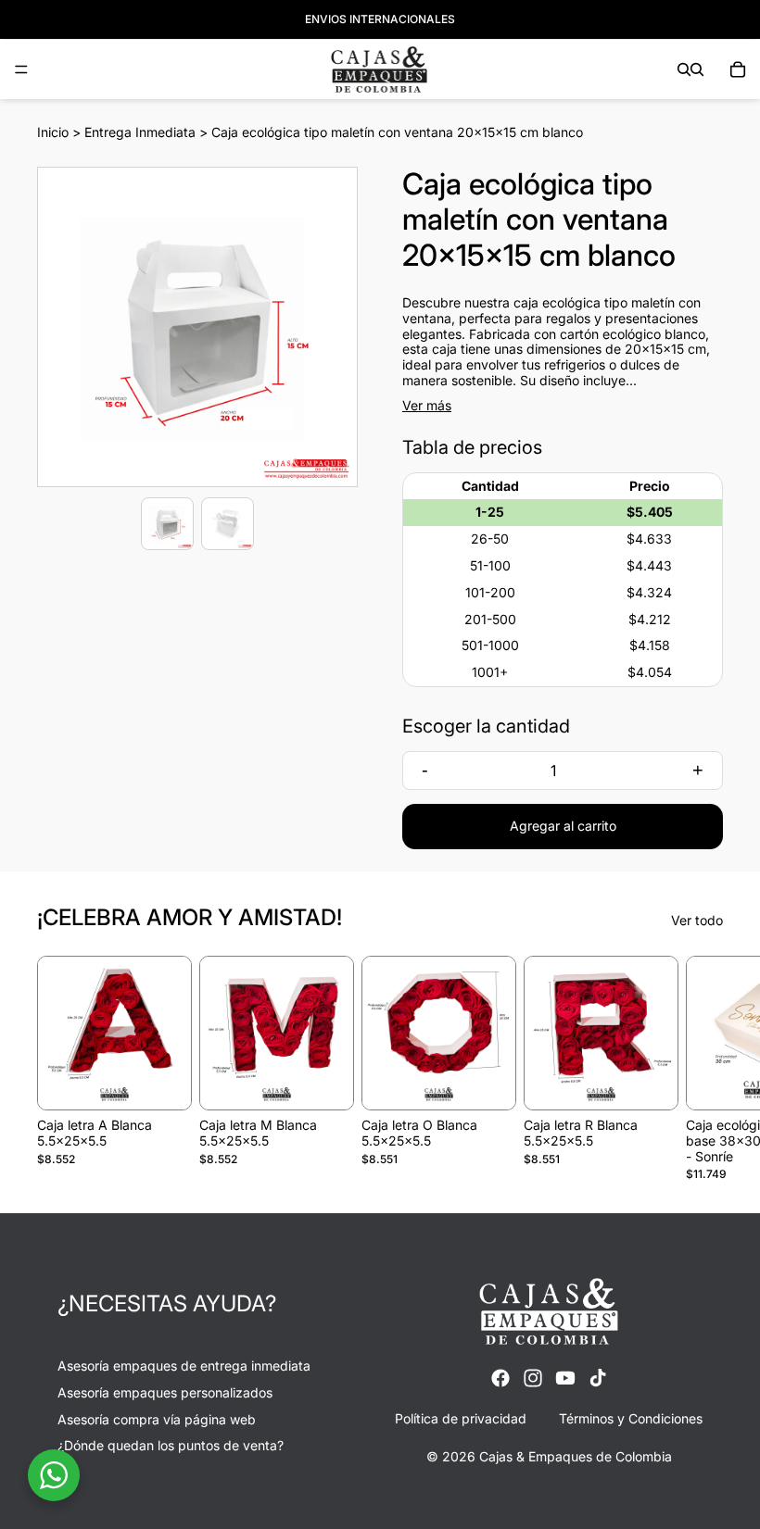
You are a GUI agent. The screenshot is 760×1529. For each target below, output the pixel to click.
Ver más (426, 405)
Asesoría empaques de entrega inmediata (183, 1364)
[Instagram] (533, 1377)
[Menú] (21, 69)
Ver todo (697, 920)
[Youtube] (565, 1377)
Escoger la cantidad (486, 726)
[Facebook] (500, 1377)
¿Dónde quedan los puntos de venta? (170, 1445)
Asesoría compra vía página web (156, 1418)
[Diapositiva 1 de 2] (167, 523)
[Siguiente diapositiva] (702, 1068)
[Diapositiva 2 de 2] (227, 523)
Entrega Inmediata (140, 132)
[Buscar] (684, 69)
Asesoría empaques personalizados (164, 1391)
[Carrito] (737, 69)
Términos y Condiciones (631, 1417)
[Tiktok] (598, 1377)
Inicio (53, 132)
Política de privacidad (460, 1417)
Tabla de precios (472, 447)
